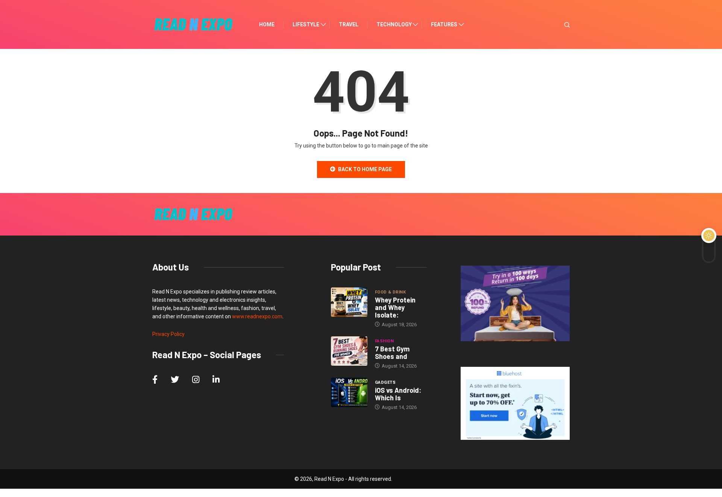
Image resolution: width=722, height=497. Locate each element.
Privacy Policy (168, 334)
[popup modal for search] (557, 25)
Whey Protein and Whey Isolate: (395, 307)
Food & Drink (390, 292)
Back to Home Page (365, 169)
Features (444, 24)
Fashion (384, 341)
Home (267, 24)
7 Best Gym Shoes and (392, 352)
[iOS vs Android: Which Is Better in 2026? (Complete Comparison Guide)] (349, 392)
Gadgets (385, 382)
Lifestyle (306, 24)
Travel (348, 24)
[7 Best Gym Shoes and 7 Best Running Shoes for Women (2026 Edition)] (349, 351)
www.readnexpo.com (257, 316)
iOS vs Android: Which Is (398, 394)
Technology (394, 24)
